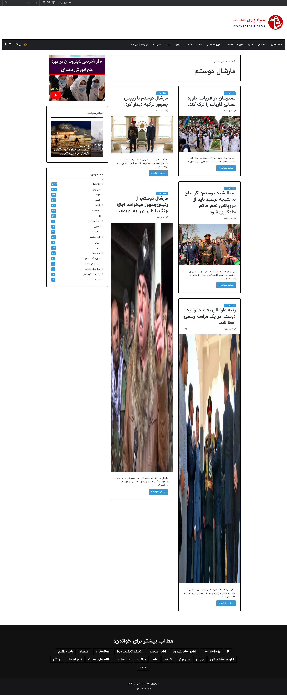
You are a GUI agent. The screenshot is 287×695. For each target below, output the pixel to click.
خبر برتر (97, 189)
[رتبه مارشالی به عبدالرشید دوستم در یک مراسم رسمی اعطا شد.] (209, 458)
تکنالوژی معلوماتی (215, 44)
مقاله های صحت (93, 263)
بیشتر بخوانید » (226, 168)
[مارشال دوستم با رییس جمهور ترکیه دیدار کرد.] (142, 134)
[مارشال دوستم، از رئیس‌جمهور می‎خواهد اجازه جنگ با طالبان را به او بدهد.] (142, 347)
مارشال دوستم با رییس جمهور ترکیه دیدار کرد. (146, 101)
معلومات (96, 210)
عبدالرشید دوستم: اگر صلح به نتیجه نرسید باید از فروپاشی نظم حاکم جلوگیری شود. (210, 202)
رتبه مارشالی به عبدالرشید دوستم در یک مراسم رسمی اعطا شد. (210, 316)
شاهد (230, 44)
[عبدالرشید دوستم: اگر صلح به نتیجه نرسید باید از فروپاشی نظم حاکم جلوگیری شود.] (209, 244)
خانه (231, 61)
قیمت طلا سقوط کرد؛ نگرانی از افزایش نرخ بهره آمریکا (82, 152)
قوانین (97, 226)
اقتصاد (189, 44)
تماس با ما (157, 44)
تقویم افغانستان (93, 258)
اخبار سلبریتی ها (93, 269)
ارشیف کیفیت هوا (92, 274)
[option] (77, 139)
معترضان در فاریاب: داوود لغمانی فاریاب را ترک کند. (212, 101)
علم (99, 247)
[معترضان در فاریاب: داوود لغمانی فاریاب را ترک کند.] (209, 134)
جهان (250, 44)
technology (94, 221)
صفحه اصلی (276, 44)
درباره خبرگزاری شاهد (138, 44)
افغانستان (262, 44)
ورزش (178, 44)
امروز (241, 44)
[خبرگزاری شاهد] (258, 22)
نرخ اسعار (96, 253)
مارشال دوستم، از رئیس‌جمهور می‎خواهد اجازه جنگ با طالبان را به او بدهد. (142, 204)
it (100, 216)
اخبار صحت (95, 231)
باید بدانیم (95, 237)
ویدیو (169, 44)
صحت (199, 44)
